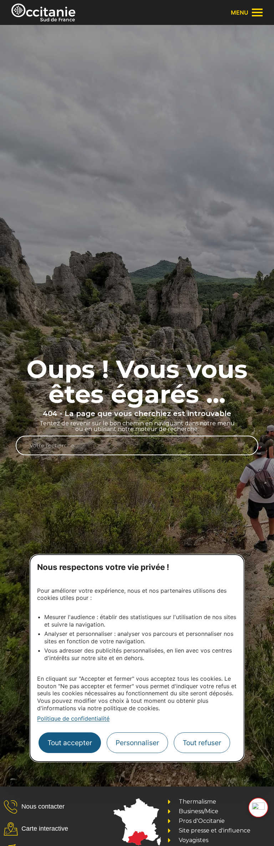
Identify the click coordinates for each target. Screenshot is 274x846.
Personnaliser (137, 742)
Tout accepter (69, 742)
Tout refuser (202, 742)
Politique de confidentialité (73, 718)
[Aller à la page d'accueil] (43, 12)
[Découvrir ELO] (258, 808)
